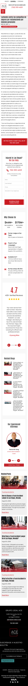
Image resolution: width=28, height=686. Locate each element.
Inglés (7, 1)
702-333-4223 (14, 623)
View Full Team (14, 465)
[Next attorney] (18, 460)
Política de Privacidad (9, 677)
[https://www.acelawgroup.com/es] (4, 6)
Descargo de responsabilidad (9, 675)
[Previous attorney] (9, 460)
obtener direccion (14, 620)
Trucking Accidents (8, 492)
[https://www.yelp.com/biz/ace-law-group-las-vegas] (15, 682)
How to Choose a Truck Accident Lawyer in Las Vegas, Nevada (12, 496)
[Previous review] (8, 345)
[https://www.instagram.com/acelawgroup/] (17, 682)
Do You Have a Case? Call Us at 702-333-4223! (14, 142)
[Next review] (19, 345)
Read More (5, 512)
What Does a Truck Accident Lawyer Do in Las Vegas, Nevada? (13, 537)
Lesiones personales (9, 26)
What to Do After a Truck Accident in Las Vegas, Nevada (14, 579)
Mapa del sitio (22, 675)
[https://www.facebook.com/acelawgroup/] (10, 682)
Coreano (20, 1)
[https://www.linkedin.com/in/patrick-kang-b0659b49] (13, 682)
